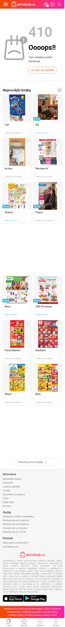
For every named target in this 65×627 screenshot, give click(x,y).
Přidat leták (8, 502)
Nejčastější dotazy (12, 479)
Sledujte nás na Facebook (16, 520)
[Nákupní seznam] (52, 4)
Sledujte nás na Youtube (15, 528)
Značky (6, 490)
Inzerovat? (8, 482)
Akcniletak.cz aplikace (14, 494)
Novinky (7, 506)
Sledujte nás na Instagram (16, 524)
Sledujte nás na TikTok (14, 532)
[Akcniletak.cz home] (23, 4)
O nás (5, 498)
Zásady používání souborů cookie (41, 615)
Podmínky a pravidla (31, 612)
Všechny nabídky (11, 486)
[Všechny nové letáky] (59, 90)
